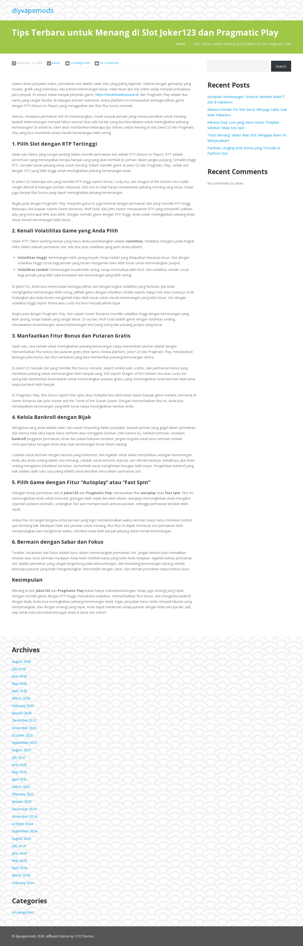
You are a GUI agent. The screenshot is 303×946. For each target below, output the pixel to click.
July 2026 (19, 669)
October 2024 (22, 823)
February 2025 (23, 794)
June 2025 (19, 764)
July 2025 (19, 757)
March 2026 (21, 698)
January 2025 (22, 801)
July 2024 (19, 846)
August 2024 (21, 838)
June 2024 (19, 853)
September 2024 (24, 831)
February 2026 (23, 705)
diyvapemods (32, 10)
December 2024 (24, 809)
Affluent (52, 936)
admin (56, 63)
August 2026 (21, 661)
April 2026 (19, 691)
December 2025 (24, 720)
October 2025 (22, 735)
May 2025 (19, 772)
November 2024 (24, 816)
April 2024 (19, 868)
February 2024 (23, 883)
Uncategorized (80, 63)
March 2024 (21, 875)
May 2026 (19, 683)
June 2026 (19, 676)
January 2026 (22, 713)
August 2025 (21, 750)
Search (281, 66)
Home (180, 44)
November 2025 (24, 728)
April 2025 (19, 779)
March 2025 (21, 786)
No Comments (109, 63)
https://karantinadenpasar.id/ (117, 94)
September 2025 (24, 742)
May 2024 (19, 860)
